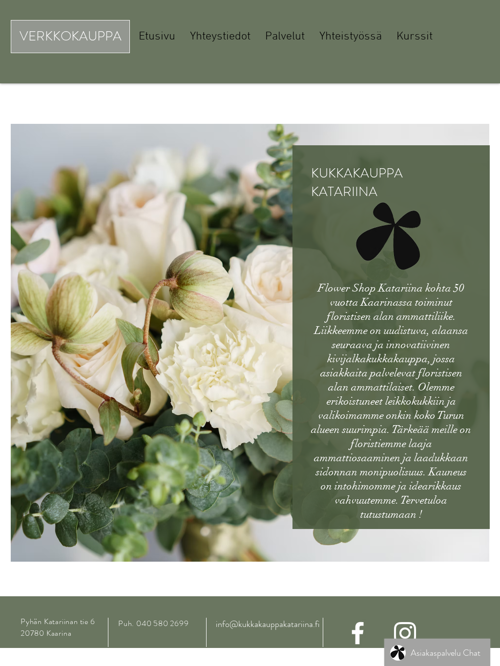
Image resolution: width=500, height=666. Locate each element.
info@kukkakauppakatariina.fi (268, 624)
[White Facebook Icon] (358, 633)
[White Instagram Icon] (405, 633)
